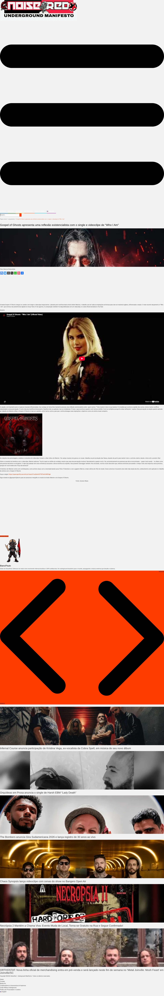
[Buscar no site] (20, 215)
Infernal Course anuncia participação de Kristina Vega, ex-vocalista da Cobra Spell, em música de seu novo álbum (65, 748)
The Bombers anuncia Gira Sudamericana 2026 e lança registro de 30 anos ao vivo (47, 837)
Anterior (2, 703)
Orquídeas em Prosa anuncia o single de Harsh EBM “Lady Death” (38, 792)
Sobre (2, 979)
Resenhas (19, 211)
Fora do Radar (40, 211)
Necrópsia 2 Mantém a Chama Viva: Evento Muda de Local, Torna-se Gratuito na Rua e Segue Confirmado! (61, 925)
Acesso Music (4, 536)
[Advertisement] (82, 291)
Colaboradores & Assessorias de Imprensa (13, 985)
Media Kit (3, 983)
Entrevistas (28, 211)
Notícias (3, 211)
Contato (2, 981)
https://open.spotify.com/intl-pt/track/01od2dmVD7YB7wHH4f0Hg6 (30, 474)
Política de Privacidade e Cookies (10, 989)
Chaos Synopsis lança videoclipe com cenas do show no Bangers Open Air (43, 881)
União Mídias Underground (8, 987)
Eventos (10, 211)
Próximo (161, 571)
